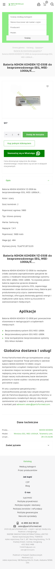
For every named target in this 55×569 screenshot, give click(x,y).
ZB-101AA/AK (47, 437)
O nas (27, 492)
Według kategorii (27, 466)
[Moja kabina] (38, 4)
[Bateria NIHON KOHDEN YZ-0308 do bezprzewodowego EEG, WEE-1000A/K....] (27, 101)
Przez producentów (27, 470)
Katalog (28, 461)
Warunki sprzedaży (27, 516)
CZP (27, 482)
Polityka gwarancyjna (27, 512)
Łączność (27, 497)
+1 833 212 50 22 (29, 523)
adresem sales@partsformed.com (33, 404)
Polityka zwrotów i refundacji (27, 508)
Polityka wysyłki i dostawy (27, 505)
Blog (27, 486)
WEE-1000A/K (32, 433)
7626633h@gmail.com (27, 547)
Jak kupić (27, 477)
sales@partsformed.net (30, 526)
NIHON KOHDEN (46, 430)
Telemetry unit (45, 433)
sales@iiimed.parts (28, 550)
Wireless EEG (19, 433)
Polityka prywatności (27, 501)
